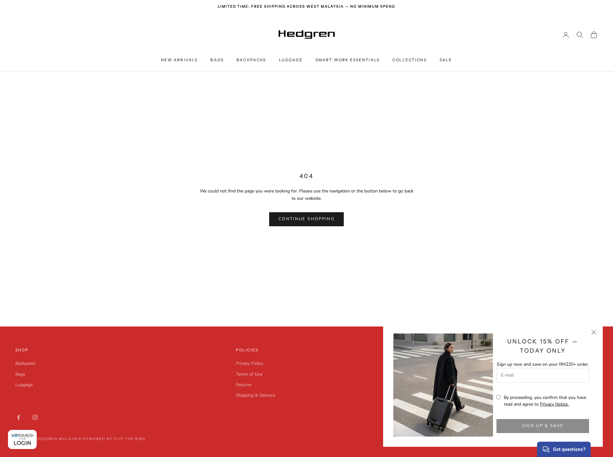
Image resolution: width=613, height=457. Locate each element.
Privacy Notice (554, 404)
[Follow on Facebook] (18, 417)
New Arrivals (179, 59)
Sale (446, 59)
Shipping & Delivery (255, 395)
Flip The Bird (130, 439)
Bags (217, 59)
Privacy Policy (249, 363)
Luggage (291, 59)
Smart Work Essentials (347, 59)
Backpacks (251, 59)
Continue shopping (306, 219)
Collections (409, 59)
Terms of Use (249, 374)
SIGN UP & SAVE (543, 426)
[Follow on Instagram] (35, 417)
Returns (244, 385)
